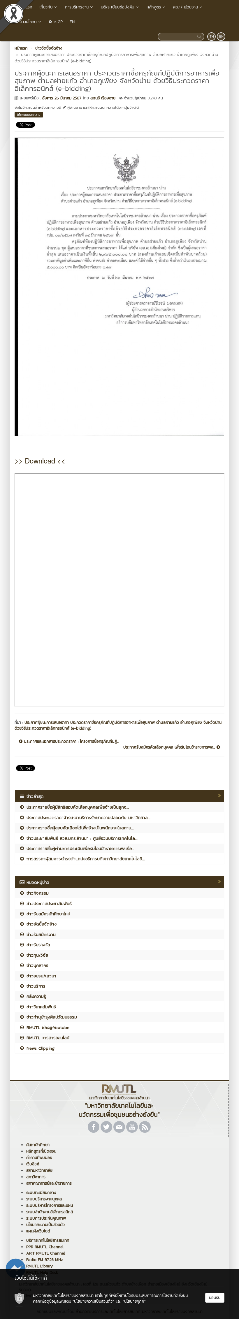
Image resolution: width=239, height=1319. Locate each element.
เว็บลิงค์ (32, 1164)
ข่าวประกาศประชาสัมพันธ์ (48, 903)
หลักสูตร (154, 7)
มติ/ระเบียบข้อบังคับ (117, 7)
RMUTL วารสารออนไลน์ (47, 1037)
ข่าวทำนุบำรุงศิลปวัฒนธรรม (51, 1017)
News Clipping (40, 1048)
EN (72, 22)
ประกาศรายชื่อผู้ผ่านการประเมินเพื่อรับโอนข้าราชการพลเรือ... (79, 848)
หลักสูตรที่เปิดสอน (41, 1151)
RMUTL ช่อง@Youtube (47, 1027)
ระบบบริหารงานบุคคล (44, 1199)
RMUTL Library (39, 1266)
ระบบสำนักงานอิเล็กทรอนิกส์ (49, 1212)
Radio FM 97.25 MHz (44, 1260)
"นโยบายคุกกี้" (134, 1301)
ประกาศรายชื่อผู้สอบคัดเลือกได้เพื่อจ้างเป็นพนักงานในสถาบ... (79, 827)
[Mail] (119, 1127)
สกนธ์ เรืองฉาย (102, 98)
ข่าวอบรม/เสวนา (40, 975)
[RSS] (145, 1127)
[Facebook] (93, 1127)
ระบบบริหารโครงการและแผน (49, 1205)
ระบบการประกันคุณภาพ (46, 1218)
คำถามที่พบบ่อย (39, 1158)
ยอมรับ (215, 1298)
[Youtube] (132, 1127)
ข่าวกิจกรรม (37, 893)
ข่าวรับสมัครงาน (40, 934)
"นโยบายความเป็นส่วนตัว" (93, 1301)
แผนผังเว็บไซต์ (38, 1231)
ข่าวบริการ (35, 986)
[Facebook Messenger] (16, 1268)
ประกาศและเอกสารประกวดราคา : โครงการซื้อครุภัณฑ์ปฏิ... (70, 741)
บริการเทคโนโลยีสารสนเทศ (47, 1240)
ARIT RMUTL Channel (45, 1253)
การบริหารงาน (77, 7)
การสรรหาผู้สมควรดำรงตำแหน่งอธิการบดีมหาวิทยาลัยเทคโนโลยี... (85, 858)
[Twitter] (106, 1127)
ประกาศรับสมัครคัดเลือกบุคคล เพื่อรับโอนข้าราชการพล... (170, 747)
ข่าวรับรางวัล (37, 944)
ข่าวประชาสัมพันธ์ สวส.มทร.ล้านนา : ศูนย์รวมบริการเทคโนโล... (81, 838)
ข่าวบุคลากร (36, 965)
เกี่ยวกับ (46, 7)
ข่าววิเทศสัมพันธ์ (40, 1006)
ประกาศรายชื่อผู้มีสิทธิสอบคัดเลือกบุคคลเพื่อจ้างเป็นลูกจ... (77, 807)
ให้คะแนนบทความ (29, 114)
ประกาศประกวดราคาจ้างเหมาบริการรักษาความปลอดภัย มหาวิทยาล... (87, 817)
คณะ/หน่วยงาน (185, 7)
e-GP (57, 22)
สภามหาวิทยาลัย (39, 1170)
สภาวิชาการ (35, 1177)
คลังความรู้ (35, 996)
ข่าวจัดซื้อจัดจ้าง (41, 924)
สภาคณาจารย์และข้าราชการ (49, 1183)
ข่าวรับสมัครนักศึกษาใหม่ (47, 913)
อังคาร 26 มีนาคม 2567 (61, 98)
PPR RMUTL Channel (45, 1247)
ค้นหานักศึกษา (38, 1145)
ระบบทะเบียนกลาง (41, 1193)
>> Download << (40, 460)
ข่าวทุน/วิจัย (36, 955)
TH (212, 36)
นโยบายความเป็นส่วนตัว (45, 1225)
